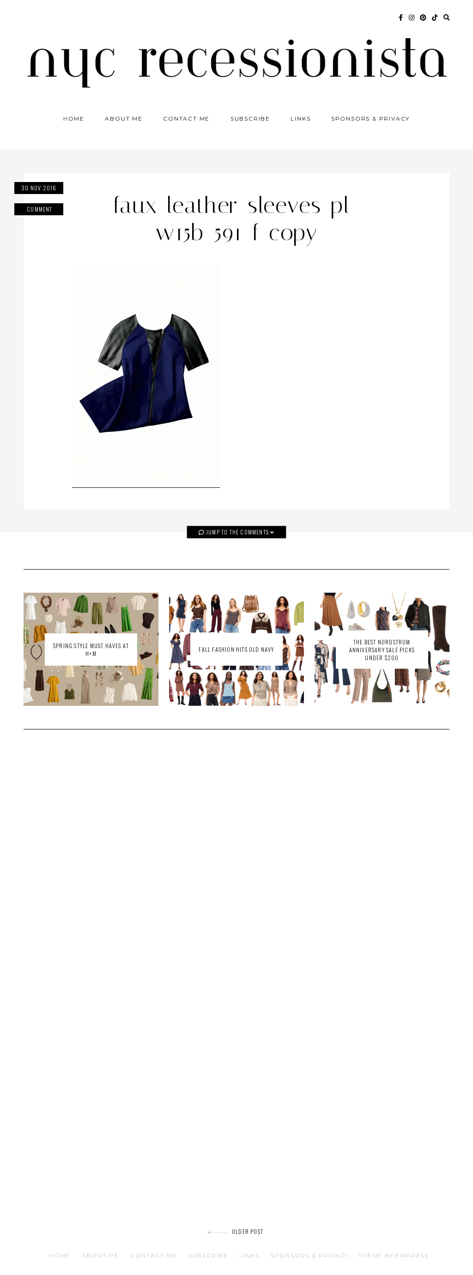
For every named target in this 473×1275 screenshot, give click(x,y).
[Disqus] (236, 868)
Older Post (247, 1231)
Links (300, 118)
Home (74, 118)
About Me (123, 118)
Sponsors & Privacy (370, 118)
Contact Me (186, 118)
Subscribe (250, 118)
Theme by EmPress (393, 1255)
